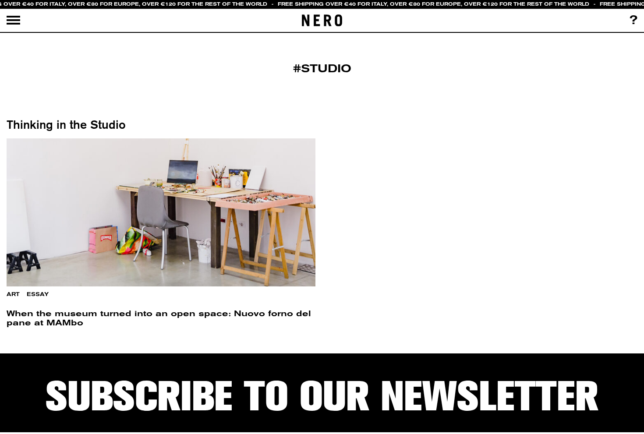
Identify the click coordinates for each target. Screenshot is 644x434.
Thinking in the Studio (66, 124)
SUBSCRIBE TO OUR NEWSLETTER (322, 396)
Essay (38, 294)
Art (13, 294)
